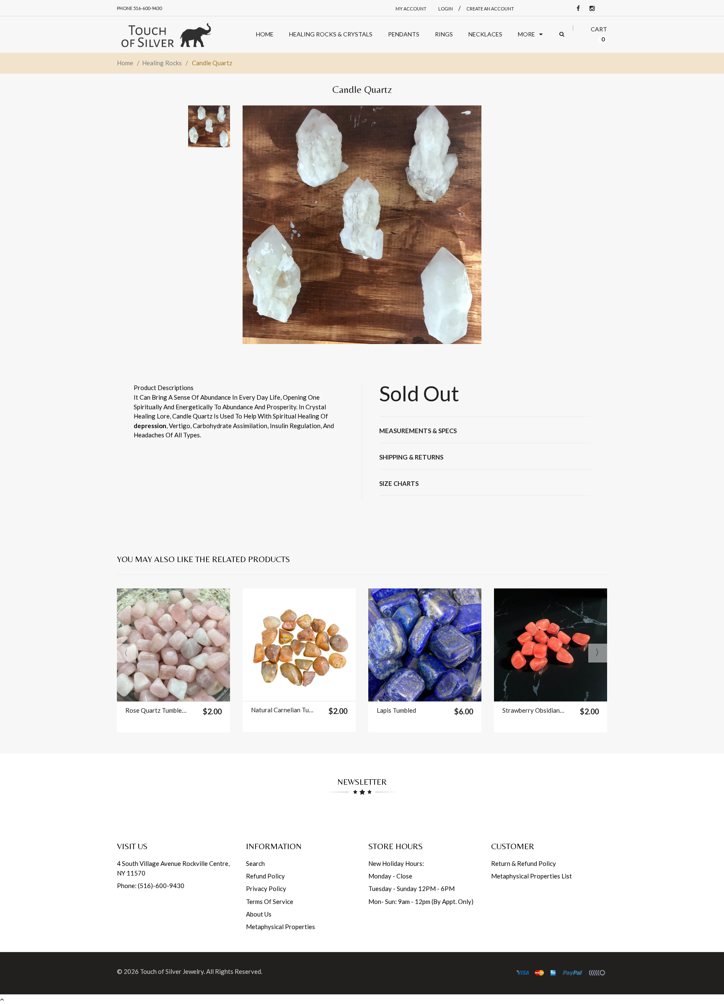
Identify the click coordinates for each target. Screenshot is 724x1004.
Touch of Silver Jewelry (172, 971)
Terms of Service (269, 901)
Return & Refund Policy (523, 863)
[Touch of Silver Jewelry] (166, 34)
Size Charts (399, 483)
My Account (411, 8)
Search (255, 863)
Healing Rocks (162, 63)
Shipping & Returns (411, 457)
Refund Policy (265, 876)
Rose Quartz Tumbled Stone (156, 710)
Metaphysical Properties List (531, 876)
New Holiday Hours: (396, 863)
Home (125, 63)
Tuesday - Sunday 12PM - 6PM (411, 888)
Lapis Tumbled (396, 710)
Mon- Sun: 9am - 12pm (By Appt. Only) (420, 901)
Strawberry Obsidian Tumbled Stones (533, 710)
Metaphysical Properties (280, 926)
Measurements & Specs (418, 430)
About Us (259, 914)
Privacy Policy (266, 888)
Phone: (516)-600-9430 (150, 885)
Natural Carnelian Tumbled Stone (282, 710)
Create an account (490, 8)
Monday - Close (390, 876)
